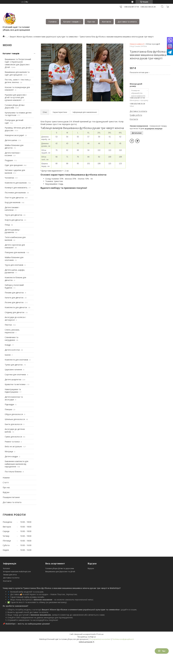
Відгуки (6, 492)
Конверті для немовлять (16, 187)
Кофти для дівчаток (14, 220)
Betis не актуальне (13, 446)
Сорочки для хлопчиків (15, 374)
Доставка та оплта (11, 577)
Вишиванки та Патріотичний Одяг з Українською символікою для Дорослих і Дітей (18, 63)
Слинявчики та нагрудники (11, 338)
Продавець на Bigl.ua (86, 636)
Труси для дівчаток (13, 215)
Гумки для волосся (13, 436)
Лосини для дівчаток (14, 302)
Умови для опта (10, 574)
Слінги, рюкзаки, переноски (12, 331)
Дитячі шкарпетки (13, 379)
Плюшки (8, 409)
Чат (163, 651)
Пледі (7, 224)
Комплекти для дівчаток (16, 307)
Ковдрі (8, 345)
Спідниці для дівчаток (14, 312)
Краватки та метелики (15, 384)
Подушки (9, 160)
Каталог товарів (71, 21)
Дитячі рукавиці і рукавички (12, 231)
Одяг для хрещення (14, 165)
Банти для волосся (13, 424)
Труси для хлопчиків (14, 265)
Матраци (9, 451)
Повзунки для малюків (15, 252)
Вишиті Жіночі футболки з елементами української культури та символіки (44, 36)
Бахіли (8, 355)
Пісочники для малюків (15, 192)
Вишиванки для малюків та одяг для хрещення (17, 73)
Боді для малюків (12, 202)
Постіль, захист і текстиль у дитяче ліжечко (17, 81)
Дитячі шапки (11, 140)
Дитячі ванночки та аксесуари (14, 398)
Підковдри (9, 404)
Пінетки (8, 324)
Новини (6, 477)
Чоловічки (9, 177)
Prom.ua (100, 634)
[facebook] (132, 141)
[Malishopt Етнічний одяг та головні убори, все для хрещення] (9, 19)
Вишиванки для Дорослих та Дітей (60, 571)
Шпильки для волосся (15, 419)
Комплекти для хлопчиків (16, 359)
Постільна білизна (13, 471)
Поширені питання (11, 497)
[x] (137, 141)
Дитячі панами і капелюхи (12, 208)
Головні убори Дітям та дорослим (59, 568)
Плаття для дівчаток (14, 197)
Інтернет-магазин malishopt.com (17, 571)
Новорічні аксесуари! (14, 135)
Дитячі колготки (12, 350)
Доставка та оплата (127, 21)
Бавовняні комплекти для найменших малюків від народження (16, 464)
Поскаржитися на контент (100, 639)
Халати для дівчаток (14, 297)
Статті (6, 482)
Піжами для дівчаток (14, 292)
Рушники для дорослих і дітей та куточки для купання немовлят (15, 97)
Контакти (106, 21)
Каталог (6, 568)
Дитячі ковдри (11, 456)
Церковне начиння (13, 369)
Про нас (91, 21)
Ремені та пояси (12, 441)
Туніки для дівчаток (14, 364)
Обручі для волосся (14, 414)
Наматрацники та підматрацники (13, 390)
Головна (52, 21)
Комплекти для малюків (16, 182)
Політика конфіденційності (123, 639)
